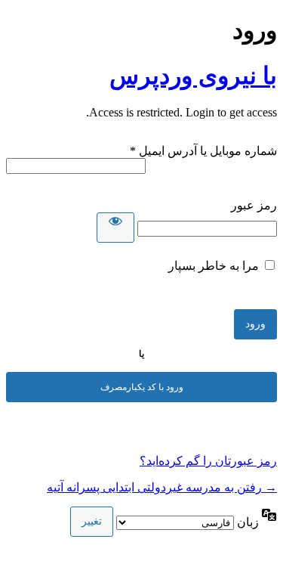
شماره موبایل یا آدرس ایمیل (203, 150)
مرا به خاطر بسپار (213, 265)
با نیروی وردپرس (193, 75)
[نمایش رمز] (115, 227)
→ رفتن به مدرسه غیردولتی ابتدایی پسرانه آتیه (162, 487)
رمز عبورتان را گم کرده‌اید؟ (208, 460)
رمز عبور (254, 205)
